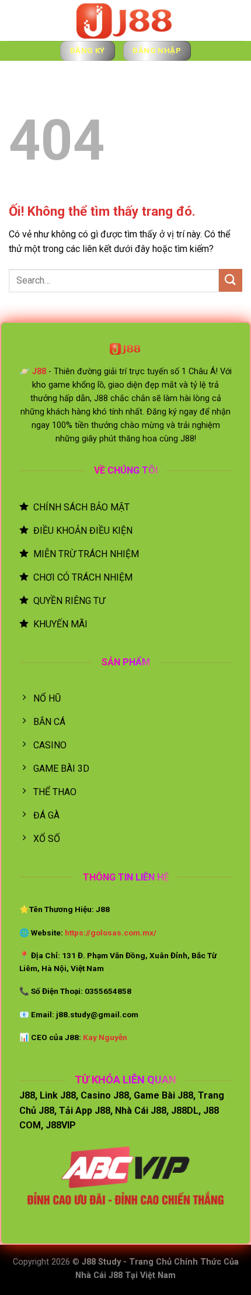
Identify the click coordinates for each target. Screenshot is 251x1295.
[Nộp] (230, 280)
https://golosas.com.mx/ (110, 932)
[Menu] (21, 22)
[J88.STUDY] (125, 20)
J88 (39, 372)
